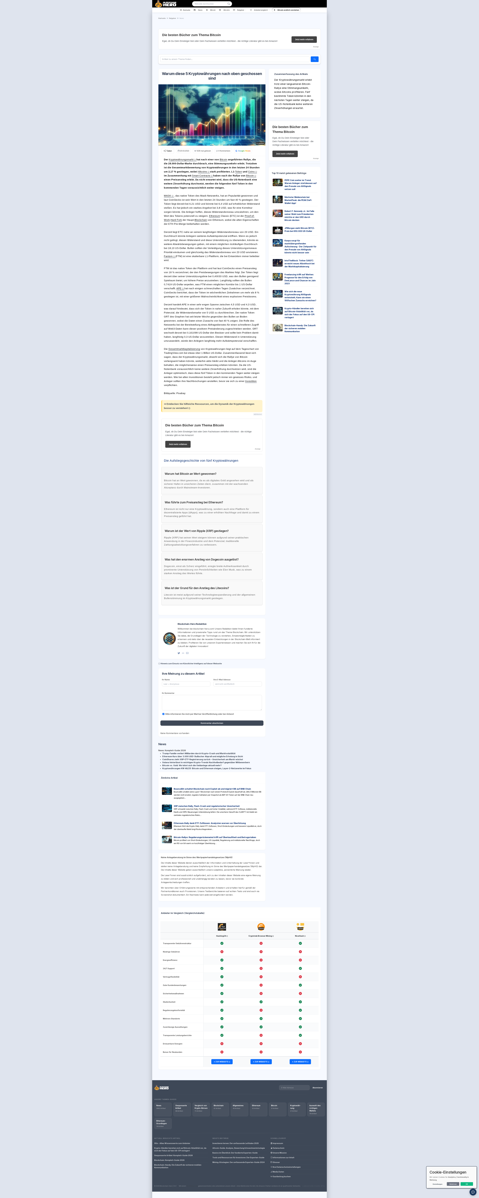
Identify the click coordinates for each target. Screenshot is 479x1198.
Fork (179, 220)
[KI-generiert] (222, 924)
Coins (251, 171)
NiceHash (299, 936)
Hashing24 (221, 936)
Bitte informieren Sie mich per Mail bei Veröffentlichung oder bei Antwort (199, 714)
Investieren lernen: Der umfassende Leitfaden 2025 (235, 1143)
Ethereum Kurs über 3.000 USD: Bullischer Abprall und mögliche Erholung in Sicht (202, 756)
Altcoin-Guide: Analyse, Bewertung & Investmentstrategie (238, 1148)
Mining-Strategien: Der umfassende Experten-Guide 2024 (238, 1162)
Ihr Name (166, 680)
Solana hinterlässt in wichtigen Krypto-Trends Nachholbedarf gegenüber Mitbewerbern (206, 762)
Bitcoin (223, 159)
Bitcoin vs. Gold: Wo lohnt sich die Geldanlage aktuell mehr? (192, 765)
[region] (239, 994)
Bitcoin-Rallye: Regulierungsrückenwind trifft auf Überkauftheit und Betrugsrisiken (215, 837)
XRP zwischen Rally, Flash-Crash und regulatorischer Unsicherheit (207, 806)
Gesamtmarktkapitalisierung (184, 349)
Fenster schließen (461, 292)
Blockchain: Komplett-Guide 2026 (169, 1160)
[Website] (183, 653)
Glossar (276, 1162)
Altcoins (202, 171)
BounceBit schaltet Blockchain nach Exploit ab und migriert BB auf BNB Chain (212, 789)
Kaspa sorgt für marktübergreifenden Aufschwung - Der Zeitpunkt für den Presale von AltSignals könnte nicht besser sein (300, 246)
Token (238, 171)
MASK (167, 195)
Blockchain (201, 220)
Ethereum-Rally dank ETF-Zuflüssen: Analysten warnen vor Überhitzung (210, 823)
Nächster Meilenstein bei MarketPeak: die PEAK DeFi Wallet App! (298, 200)
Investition (251, 381)
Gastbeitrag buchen (281, 1176)
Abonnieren (318, 1088)
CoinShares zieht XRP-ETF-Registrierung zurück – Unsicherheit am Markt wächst (202, 759)
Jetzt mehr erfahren (304, 39)
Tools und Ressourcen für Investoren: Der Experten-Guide (238, 1157)
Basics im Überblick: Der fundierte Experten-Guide (235, 1153)
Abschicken (460, 284)
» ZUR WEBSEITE (221, 1062)
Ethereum (214, 216)
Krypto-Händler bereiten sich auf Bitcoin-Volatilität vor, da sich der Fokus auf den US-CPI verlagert (180, 1149)
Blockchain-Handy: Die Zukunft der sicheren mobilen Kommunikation (300, 328)
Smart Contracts (201, 175)
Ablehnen (453, 1184)
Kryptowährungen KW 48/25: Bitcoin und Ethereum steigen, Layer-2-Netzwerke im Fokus (206, 768)
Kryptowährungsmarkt (181, 159)
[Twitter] (179, 653)
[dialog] (452, 1177)
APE (178, 288)
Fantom (168, 256)
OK (467, 1184)
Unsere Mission (279, 1153)
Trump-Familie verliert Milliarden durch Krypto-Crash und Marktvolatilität (199, 753)
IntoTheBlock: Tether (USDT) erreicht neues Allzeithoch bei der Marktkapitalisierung (299, 263)
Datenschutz (278, 1148)
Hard (174, 220)
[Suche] (229, 3)
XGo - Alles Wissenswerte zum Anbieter (172, 1143)
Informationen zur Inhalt (283, 1157)
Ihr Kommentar (168, 693)
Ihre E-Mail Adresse (222, 680)
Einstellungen (437, 1184)
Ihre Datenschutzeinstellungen (286, 1167)
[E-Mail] (187, 653)
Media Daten (278, 1172)
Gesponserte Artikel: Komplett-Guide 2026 (173, 1155)
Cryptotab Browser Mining (260, 936)
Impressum (277, 1143)
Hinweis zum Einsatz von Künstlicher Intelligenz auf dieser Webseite (191, 663)
